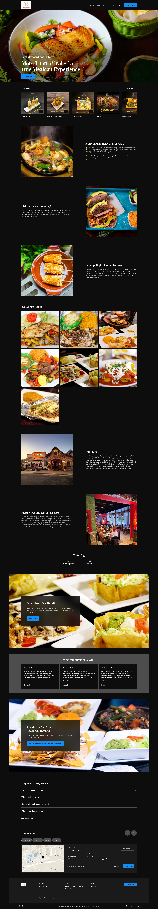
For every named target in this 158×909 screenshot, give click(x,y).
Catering (93, 886)
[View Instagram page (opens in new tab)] (22, 906)
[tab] (26, 840)
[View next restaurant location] (134, 833)
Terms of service (44, 898)
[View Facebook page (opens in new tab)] (20, 906)
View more (66, 680)
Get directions (127, 849)
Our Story (100, 5)
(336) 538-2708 (92, 857)
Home (41, 883)
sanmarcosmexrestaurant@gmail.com (98, 859)
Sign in (119, 5)
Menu (92, 5)
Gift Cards (110, 5)
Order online (128, 866)
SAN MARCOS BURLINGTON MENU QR (75, 887)
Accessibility (55, 898)
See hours (117, 866)
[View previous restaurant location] (127, 833)
